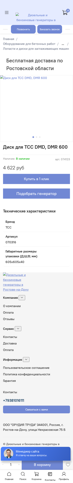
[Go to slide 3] (40, 137)
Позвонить (23, 29)
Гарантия (9, 381)
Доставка (10, 343)
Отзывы (8, 319)
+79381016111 (13, 400)
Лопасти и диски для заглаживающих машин (36, 49)
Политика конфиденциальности (26, 374)
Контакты (10, 337)
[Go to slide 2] (36, 137)
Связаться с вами (36, 409)
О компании (12, 306)
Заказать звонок (50, 29)
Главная (8, 39)
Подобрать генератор (36, 193)
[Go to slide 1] (33, 137)
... (63, 43)
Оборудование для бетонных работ (29, 44)
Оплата (8, 312)
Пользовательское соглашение (26, 368)
